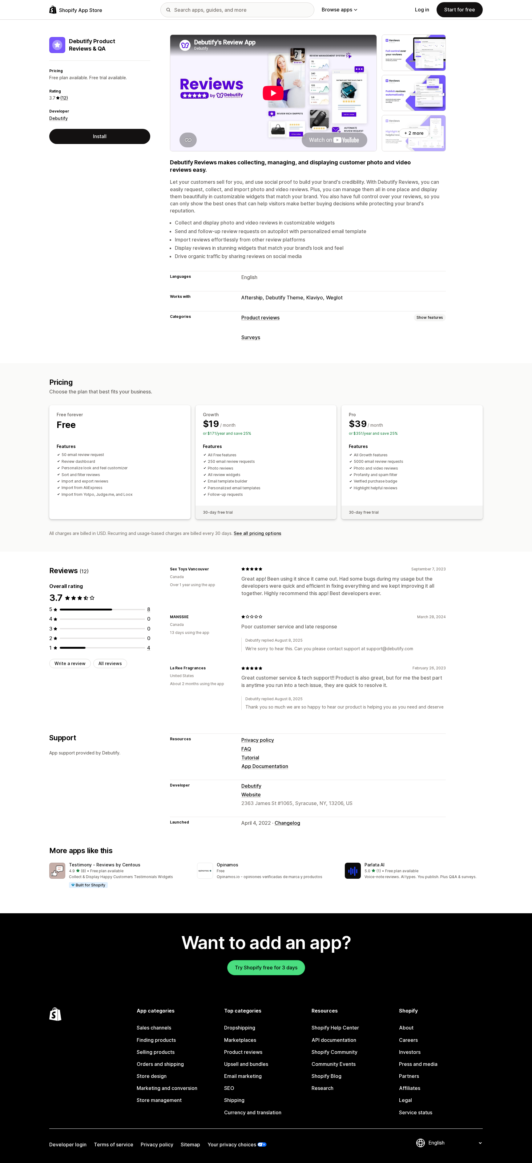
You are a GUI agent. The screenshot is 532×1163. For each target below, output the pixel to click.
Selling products (156, 1052)
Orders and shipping (160, 1064)
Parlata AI (375, 864)
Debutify (58, 118)
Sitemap (190, 1144)
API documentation (334, 1040)
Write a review (70, 663)
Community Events (334, 1064)
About (406, 1028)
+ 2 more (414, 133)
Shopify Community (334, 1052)
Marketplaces (240, 1040)
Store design (152, 1076)
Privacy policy (257, 740)
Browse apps (337, 9)
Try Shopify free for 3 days (266, 967)
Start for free (459, 9)
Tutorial (250, 757)
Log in (422, 9)
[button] (118, 876)
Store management (159, 1100)
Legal (405, 1100)
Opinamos (227, 864)
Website (251, 794)
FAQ (246, 749)
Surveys (250, 337)
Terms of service (113, 1144)
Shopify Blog (326, 1076)
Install (100, 136)
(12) (64, 98)
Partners (409, 1076)
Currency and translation (252, 1112)
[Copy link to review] (212, 568)
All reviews (110, 663)
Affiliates (409, 1088)
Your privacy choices (232, 1144)
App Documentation (264, 766)
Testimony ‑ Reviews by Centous (104, 864)
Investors (410, 1052)
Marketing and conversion (167, 1088)
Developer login (68, 1144)
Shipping (234, 1100)
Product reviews (260, 317)
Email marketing (243, 1076)
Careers (408, 1040)
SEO (229, 1088)
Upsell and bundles (246, 1064)
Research (322, 1088)
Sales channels (154, 1028)
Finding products (156, 1040)
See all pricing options (257, 533)
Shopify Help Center (335, 1028)
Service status (415, 1112)
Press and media (418, 1064)
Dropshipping (239, 1028)
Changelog (287, 823)
